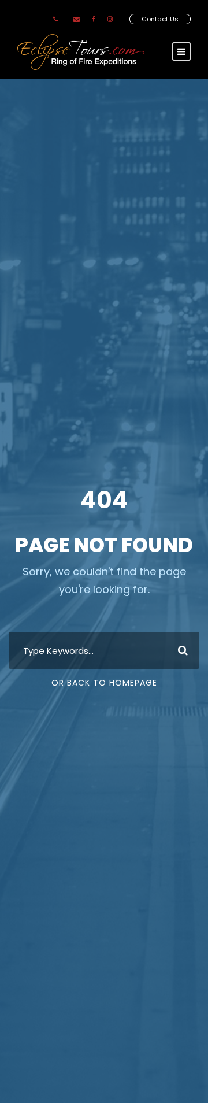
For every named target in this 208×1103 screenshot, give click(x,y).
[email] (76, 19)
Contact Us (160, 19)
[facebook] (93, 19)
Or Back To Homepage (104, 683)
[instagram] (110, 19)
